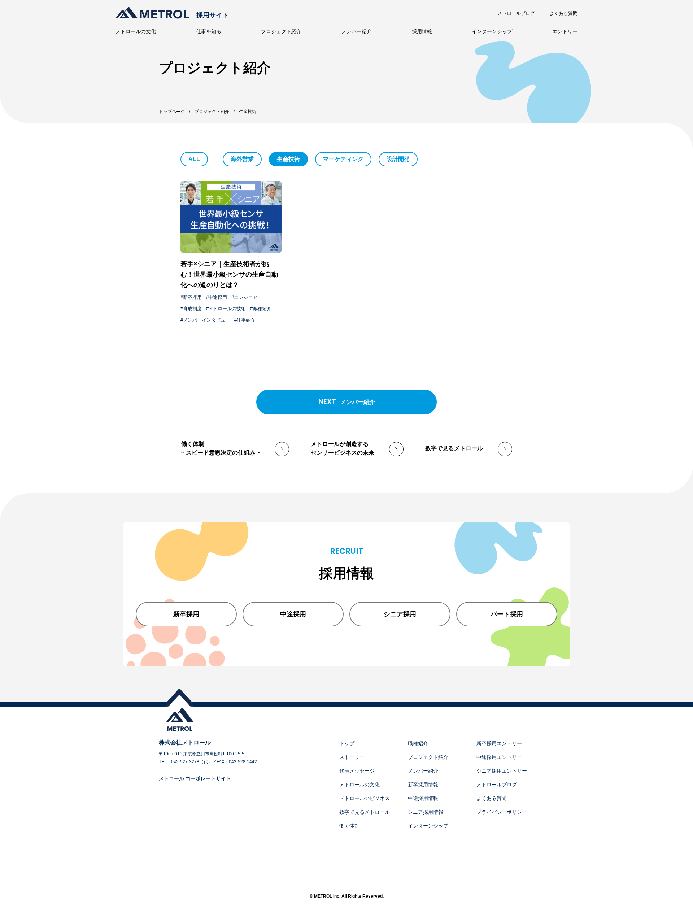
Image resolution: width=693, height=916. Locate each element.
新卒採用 (192, 297)
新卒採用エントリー (499, 743)
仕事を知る (208, 31)
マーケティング (343, 159)
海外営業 (242, 159)
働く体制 (349, 826)
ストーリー (352, 757)
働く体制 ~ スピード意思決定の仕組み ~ (220, 448)
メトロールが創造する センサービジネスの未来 (342, 448)
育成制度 (192, 308)
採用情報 (422, 31)
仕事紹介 (245, 320)
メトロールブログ (516, 13)
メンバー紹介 (356, 31)
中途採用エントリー (499, 757)
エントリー (565, 31)
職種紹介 (262, 308)
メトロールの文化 (136, 31)
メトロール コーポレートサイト (195, 778)
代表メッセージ (357, 771)
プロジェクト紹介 (281, 31)
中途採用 (217, 297)
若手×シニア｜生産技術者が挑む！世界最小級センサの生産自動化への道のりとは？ (229, 274)
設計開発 (398, 159)
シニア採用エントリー (501, 771)
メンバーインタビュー (206, 320)
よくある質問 (563, 13)
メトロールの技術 (227, 308)
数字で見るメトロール (454, 448)
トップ (346, 743)
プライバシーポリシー (501, 812)
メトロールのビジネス (364, 798)
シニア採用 (400, 614)
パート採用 (507, 614)
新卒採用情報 (423, 784)
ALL (194, 159)
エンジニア (245, 297)
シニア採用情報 (425, 812)
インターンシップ (492, 31)
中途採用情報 (423, 798)
